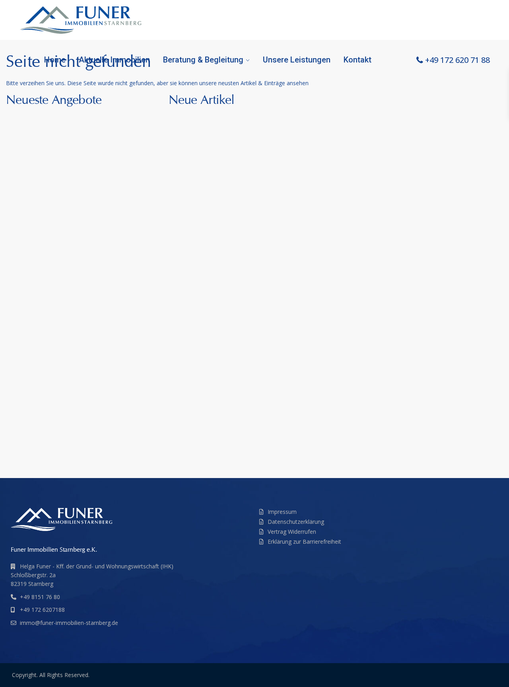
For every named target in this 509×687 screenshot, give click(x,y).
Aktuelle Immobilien (114, 59)
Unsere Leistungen (296, 59)
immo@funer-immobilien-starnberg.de (69, 622)
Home (55, 59)
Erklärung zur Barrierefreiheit (304, 541)
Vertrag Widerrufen (292, 531)
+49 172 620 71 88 (457, 60)
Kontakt (357, 59)
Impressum (282, 511)
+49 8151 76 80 (40, 597)
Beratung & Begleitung (203, 59)
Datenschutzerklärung (296, 521)
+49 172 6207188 (42, 609)
